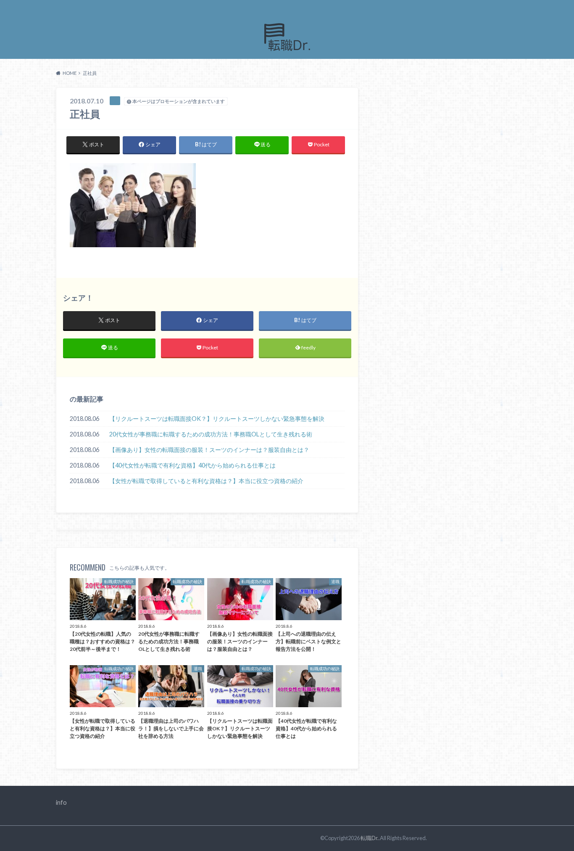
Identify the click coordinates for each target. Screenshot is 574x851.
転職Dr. (370, 838)
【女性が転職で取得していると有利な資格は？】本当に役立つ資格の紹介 (206, 480)
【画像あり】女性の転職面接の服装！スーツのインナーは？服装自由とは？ (209, 449)
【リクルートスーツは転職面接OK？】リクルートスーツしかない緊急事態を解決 (216, 418)
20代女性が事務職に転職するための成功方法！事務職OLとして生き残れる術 (210, 434)
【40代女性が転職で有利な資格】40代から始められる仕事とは (192, 465)
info (61, 802)
